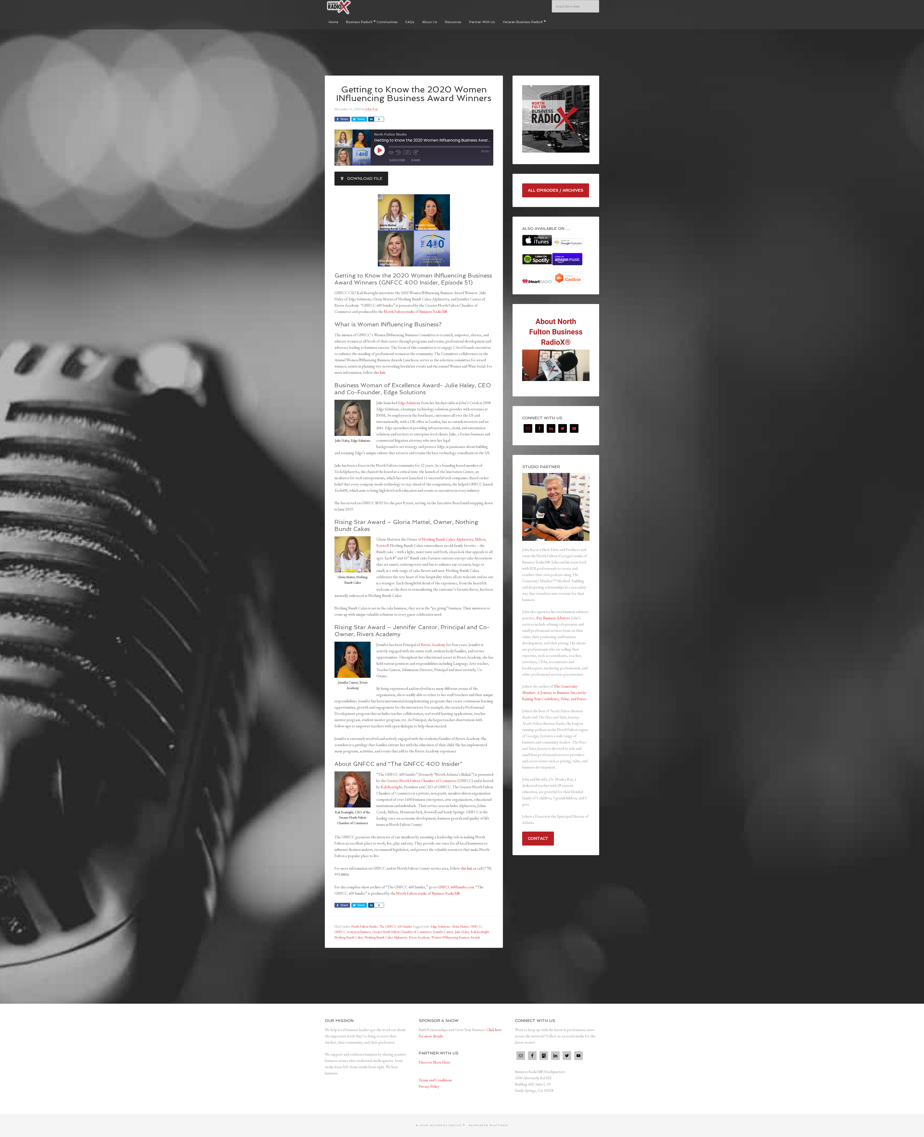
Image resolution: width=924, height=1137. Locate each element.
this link (379, 372)
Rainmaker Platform (488, 1125)
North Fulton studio (399, 311)
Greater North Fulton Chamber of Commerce (421, 780)
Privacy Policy (429, 1086)
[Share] (371, 119)
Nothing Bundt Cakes (348, 937)
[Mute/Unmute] (391, 152)
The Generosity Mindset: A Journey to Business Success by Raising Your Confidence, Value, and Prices (554, 692)
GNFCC (476, 926)
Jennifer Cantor (443, 932)
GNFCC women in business (352, 932)
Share (415, 160)
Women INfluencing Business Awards (455, 937)
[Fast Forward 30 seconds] (415, 152)
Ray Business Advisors (553, 617)
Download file (364, 178)
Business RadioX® (433, 311)
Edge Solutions (409, 402)
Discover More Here (434, 1062)
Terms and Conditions (435, 1080)
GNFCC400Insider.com (455, 887)
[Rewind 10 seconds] (398, 152)
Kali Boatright (391, 786)
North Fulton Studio (364, 926)
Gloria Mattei (459, 926)
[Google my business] (543, 1055)
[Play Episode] (379, 150)
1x (407, 152)
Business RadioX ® (361, 7)
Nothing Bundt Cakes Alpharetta (386, 937)
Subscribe (397, 160)
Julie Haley (462, 932)
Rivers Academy (433, 644)
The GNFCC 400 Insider (395, 926)
